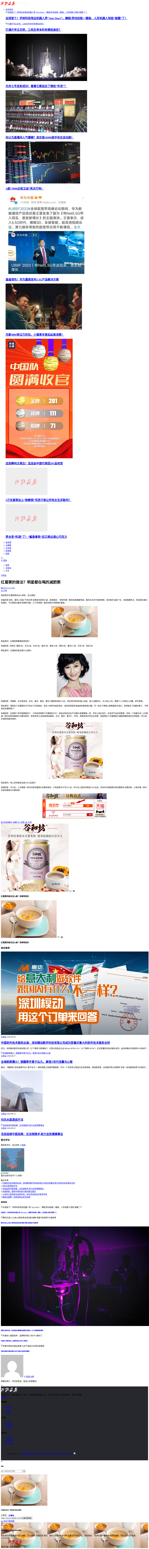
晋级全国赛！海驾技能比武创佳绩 (16, 1306)
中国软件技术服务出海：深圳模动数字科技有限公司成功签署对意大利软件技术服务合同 (55, 1151)
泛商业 (8, 676)
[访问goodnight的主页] (12, 1279)
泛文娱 (8, 657)
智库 (7, 662)
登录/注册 (30, 1485)
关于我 (8, 1531)
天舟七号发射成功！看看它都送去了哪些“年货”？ (36, 86)
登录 (5, 669)
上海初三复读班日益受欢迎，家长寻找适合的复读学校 (24, 1303)
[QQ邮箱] (6, 1506)
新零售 (8, 659)
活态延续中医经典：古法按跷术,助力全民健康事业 (32, 1242)
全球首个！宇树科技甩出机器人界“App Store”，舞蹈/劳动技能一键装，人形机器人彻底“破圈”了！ (66, 18)
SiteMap (9, 1536)
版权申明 (9, 1534)
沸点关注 (9, 1546)
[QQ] (4, 1506)
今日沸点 (9, 10)
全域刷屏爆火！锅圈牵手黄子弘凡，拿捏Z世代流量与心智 (37, 1170)
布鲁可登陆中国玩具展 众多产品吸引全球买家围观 (15, 1459)
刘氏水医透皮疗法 (12, 1228)
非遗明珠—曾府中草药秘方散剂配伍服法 (19, 1300)
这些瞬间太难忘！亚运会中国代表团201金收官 (34, 463)
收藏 (15, 931)
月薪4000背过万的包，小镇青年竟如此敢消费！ (35, 334)
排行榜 (8, 1516)
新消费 (8, 651)
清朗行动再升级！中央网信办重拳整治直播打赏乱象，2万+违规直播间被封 (22, 1439)
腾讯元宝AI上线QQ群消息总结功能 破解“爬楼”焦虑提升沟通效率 (19, 1331)
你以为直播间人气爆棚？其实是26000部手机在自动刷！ (40, 137)
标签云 (8, 1518)
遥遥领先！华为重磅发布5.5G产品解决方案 (32, 279)
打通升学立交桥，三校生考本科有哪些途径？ (33, 29)
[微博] (2, 1506)
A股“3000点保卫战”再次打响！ (25, 188)
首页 (7, 674)
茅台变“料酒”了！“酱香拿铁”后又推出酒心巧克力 (36, 645)
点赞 (23, 931)
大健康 (8, 654)
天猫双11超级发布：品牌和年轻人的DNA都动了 (14, 1449)
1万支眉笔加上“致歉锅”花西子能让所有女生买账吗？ (38, 568)
